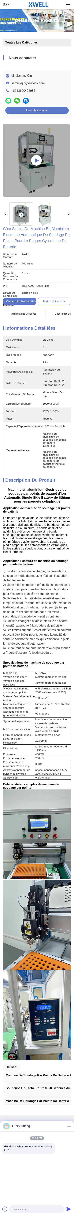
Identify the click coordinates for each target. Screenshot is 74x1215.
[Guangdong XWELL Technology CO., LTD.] (38, 4)
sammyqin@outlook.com (28, 83)
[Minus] (68, 1126)
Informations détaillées (23, 314)
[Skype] (25, 100)
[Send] (69, 1209)
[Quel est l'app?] (8, 100)
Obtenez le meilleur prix (21, 301)
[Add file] (5, 1209)
